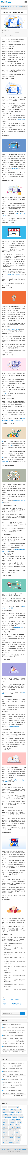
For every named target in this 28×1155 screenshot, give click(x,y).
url (10, 1114)
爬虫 (17, 1132)
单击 (18, 1119)
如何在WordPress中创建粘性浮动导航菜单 (13, 1096)
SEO (4, 35)
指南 (17, 1124)
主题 (21, 1117)
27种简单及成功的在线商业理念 (12, 12)
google (5, 1109)
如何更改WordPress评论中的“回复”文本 (12, 1079)
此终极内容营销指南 (18, 627)
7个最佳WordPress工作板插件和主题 (12, 1082)
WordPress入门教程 (18, 6)
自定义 (18, 1137)
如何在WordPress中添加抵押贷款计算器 (12, 1068)
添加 (5, 1132)
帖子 (11, 1124)
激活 (11, 1132)
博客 (5, 1122)
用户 (5, 1135)
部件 (5, 1142)
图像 (19, 1122)
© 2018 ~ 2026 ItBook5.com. (14, 1151)
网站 (11, 1137)
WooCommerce (18, 1114)
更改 (17, 1130)
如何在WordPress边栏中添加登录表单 (12, 1066)
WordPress (10, 6)
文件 (5, 1130)
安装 (5, 1124)
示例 (19, 1135)
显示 (11, 1130)
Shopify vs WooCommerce (14, 274)
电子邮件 (12, 1135)
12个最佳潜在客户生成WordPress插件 (12, 1090)
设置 (11, 1140)
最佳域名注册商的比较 (14, 727)
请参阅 (17, 1140)
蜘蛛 (5, 1140)
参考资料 (13, 1122)
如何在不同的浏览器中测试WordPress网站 (13, 1074)
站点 (5, 1137)
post (5, 1112)
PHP (6, 6)
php (19, 1109)
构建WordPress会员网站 (13, 329)
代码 (5, 1119)
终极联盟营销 (15, 168)
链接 (11, 1142)
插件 (12, 1127)
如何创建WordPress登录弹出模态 (11, 1071)
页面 (17, 1142)
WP (15, 1117)
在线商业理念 (13, 35)
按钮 (5, 1127)
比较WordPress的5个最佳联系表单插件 (12, 1085)
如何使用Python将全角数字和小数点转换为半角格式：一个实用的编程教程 (14, 1063)
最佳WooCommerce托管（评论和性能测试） (13, 1093)
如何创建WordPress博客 (9, 1087)
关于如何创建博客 (21, 119)
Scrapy (19, 1112)
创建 (12, 1119)
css (10, 1107)
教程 (18, 1127)
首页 (3, 6)
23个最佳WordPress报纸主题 (10, 1077)
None (13, 1109)
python (11, 1112)
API (4, 1107)
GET (16, 1107)
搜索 (22, 1013)
